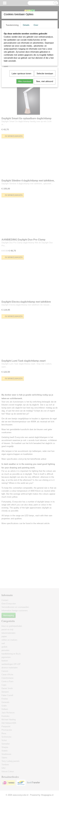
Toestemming (12, 25)
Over (36, 25)
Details (26, 25)
